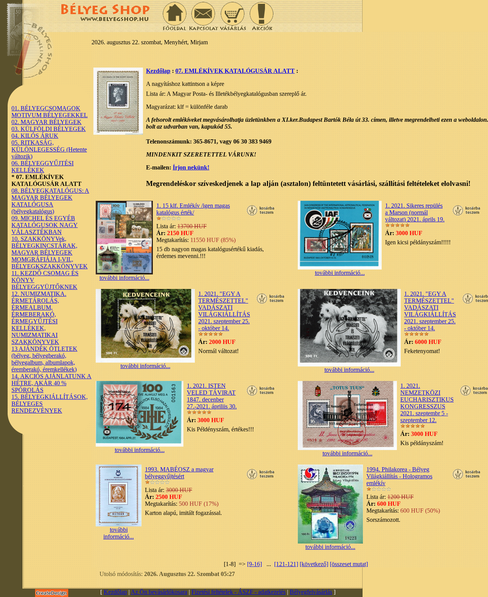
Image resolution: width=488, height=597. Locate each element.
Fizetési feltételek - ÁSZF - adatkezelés (238, 592)
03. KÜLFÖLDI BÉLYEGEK (48, 129)
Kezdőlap (158, 71)
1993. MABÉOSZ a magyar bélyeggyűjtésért (179, 472)
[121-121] (286, 564)
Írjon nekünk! (191, 167)
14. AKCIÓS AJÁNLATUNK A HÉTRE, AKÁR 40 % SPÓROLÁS (51, 383)
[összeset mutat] (349, 564)
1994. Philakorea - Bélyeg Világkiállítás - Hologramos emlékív (399, 476)
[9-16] (254, 564)
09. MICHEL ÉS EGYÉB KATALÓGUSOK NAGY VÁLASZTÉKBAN (44, 225)
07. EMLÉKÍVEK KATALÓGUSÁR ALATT (235, 71)
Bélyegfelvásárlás (311, 592)
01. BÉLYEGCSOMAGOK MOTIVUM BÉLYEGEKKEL (49, 111)
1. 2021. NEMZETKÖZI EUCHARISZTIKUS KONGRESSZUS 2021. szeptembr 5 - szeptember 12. (427, 402)
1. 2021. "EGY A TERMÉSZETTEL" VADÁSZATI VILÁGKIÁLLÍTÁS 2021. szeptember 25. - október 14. (224, 310)
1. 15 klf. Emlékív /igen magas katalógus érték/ (193, 209)
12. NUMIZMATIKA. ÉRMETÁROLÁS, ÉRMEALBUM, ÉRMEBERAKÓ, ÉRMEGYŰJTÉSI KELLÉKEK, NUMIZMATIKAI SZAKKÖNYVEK (38, 317)
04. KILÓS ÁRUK (34, 135)
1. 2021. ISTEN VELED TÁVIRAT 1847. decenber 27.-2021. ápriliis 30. (212, 396)
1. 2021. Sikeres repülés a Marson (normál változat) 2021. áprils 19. (415, 212)
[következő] (314, 564)
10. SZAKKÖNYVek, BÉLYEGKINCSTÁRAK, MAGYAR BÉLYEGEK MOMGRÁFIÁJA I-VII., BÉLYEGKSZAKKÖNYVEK (49, 252)
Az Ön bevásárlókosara (159, 592)
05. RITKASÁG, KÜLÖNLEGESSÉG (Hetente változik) (49, 149)
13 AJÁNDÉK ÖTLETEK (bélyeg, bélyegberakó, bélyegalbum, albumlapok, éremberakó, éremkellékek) (44, 359)
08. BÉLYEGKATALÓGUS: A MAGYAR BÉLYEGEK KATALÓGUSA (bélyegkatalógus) (50, 201)
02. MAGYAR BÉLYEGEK (46, 122)
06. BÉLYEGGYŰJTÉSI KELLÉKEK (42, 166)
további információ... (124, 277)
